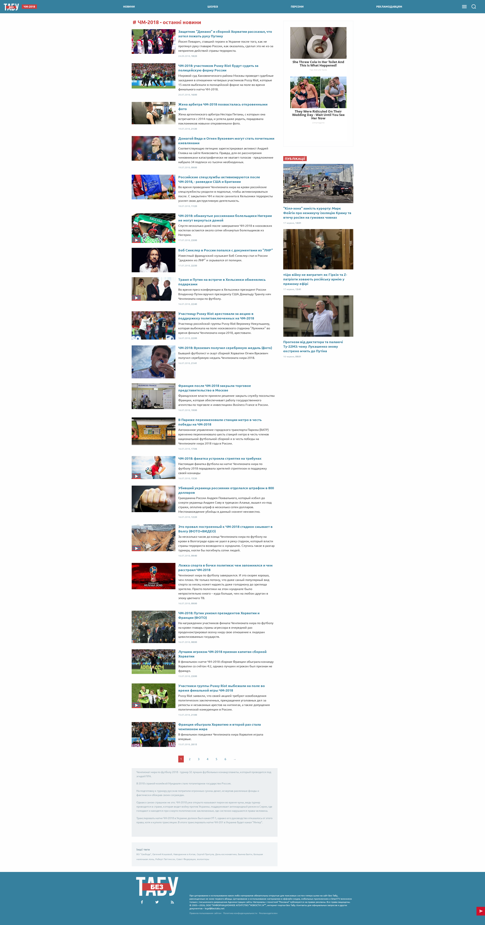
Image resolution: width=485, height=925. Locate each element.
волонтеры (203, 859)
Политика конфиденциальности (240, 913)
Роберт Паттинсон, (165, 859)
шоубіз (212, 6)
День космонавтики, (226, 854)
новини (129, 6)
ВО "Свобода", (144, 854)
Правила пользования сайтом (205, 913)
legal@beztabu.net (215, 908)
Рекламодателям (268, 913)
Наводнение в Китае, (184, 854)
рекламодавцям (389, 6)
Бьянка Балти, (245, 854)
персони (297, 6)
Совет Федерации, (186, 859)
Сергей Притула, (205, 854)
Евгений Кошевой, (163, 854)
